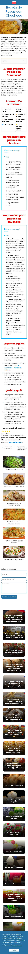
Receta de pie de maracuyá (8, 448)
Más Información (17, 946)
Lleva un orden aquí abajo (12, 151)
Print (7, 157)
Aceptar (14, 950)
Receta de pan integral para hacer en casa (21, 447)
